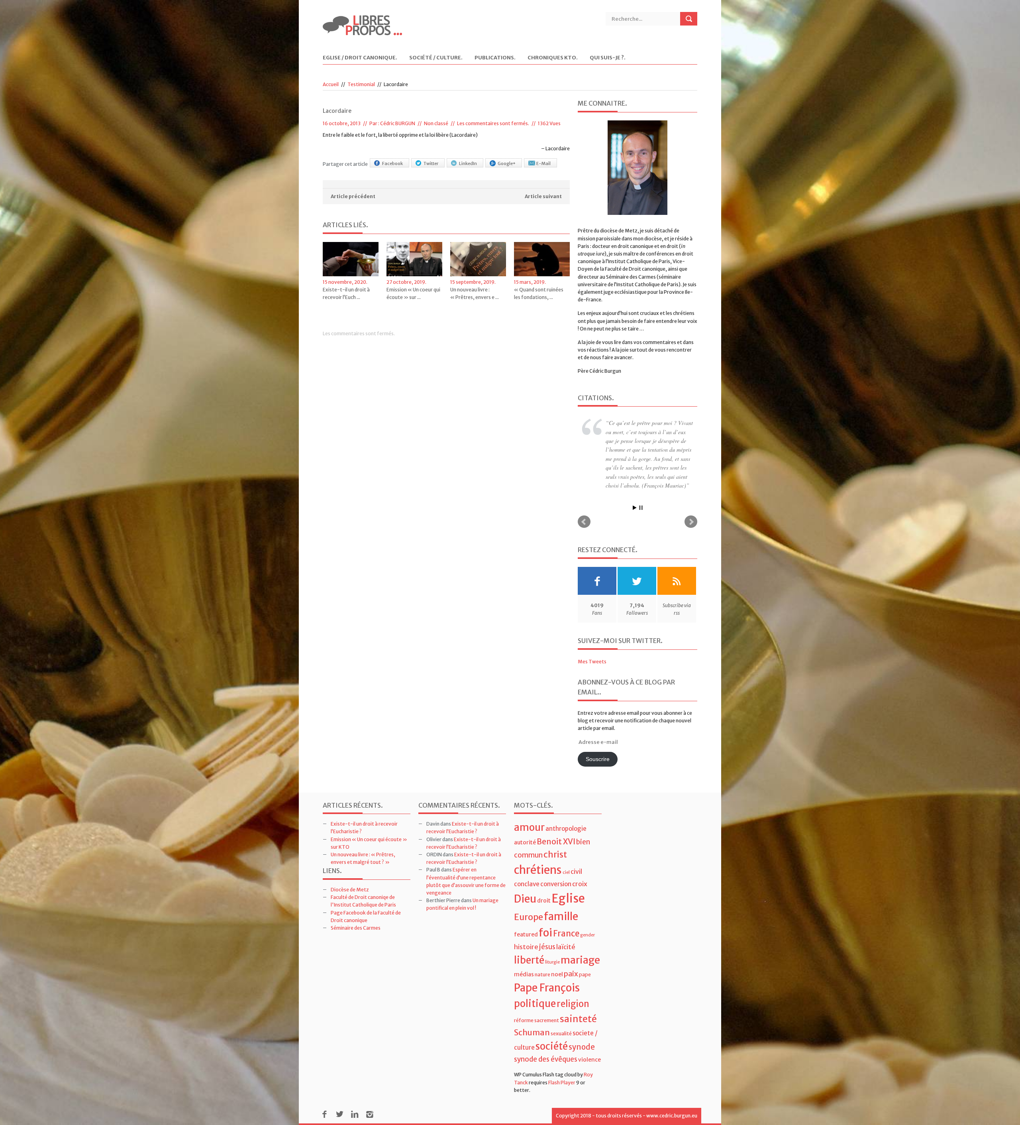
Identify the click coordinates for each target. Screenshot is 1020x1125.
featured (526, 916)
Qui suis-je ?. (608, 58)
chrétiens (538, 852)
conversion (555, 866)
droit (544, 882)
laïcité (565, 929)
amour (529, 810)
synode (582, 1029)
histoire (526, 929)
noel (557, 956)
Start (635, 490)
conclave (526, 866)
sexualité (561, 1016)
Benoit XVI (556, 823)
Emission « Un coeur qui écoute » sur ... (413, 293)
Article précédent (353, 196)
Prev (584, 504)
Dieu (525, 880)
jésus (547, 928)
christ (555, 836)
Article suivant (543, 196)
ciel (566, 855)
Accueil (331, 84)
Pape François (547, 970)
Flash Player (561, 1065)
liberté (529, 942)
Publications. (495, 58)
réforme (524, 1002)
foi (545, 914)
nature (542, 957)
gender (587, 917)
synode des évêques (545, 1041)
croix (579, 866)
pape (585, 957)
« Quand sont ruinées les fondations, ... (538, 293)
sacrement (546, 1002)
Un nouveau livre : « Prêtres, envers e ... (474, 293)
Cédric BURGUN (397, 123)
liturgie (552, 944)
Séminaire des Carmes (356, 910)
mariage (580, 942)
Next (691, 504)
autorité (525, 824)
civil (576, 854)
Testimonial (361, 84)
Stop (641, 490)
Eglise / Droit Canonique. (360, 58)
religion (573, 985)
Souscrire (598, 741)
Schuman (532, 1015)
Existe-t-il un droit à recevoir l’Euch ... (346, 293)
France (566, 916)
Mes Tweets (592, 644)
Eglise (568, 880)
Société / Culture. (436, 58)
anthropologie (565, 811)
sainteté (578, 1001)
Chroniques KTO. (553, 58)
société (552, 1028)
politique (535, 985)
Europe (528, 899)
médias (524, 956)
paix (571, 955)
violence (589, 1042)
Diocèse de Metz (350, 872)
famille (561, 898)
